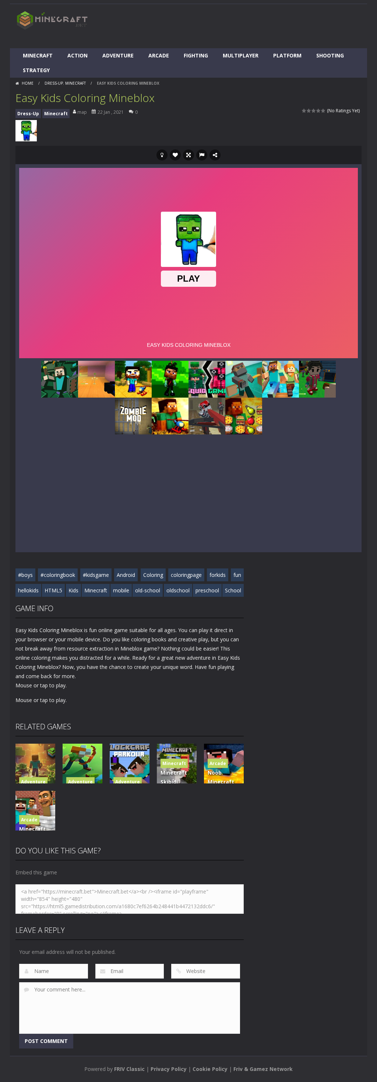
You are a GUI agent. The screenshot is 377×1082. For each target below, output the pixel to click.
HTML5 (53, 590)
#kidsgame (96, 574)
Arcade (158, 55)
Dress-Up (54, 83)
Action (77, 55)
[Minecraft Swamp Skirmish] (96, 378)
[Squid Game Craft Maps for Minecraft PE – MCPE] (206, 378)
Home (28, 83)
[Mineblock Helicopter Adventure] (133, 378)
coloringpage (186, 574)
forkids (217, 574)
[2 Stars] (309, 111)
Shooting (330, 55)
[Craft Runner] (280, 378)
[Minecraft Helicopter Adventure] (170, 415)
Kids (73, 590)
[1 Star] (304, 111)
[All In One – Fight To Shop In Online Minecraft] (317, 378)
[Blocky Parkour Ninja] (243, 378)
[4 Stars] (318, 111)
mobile (121, 590)
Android (126, 574)
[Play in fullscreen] (188, 155)
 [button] (201, 155)
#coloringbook (57, 574)
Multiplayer (240, 55)
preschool (207, 590)
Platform (287, 55)
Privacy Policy (169, 1068)
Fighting (196, 55)
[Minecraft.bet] (52, 20)
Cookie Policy (210, 1068)
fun (237, 574)
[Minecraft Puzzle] (243, 415)
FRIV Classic (129, 1068)
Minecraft (38, 55)
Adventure (118, 55)
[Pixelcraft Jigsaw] (59, 378)
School (233, 590)
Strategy (36, 70)
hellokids (28, 590)
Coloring (153, 574)
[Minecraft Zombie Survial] (170, 378)
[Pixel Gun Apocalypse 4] (206, 415)
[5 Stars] (323, 111)
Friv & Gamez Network (263, 1068)
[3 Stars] (313, 111)
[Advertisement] (228, 26)
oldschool (178, 590)
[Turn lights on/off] (162, 155)
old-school (147, 590)
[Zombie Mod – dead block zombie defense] (133, 415)
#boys (25, 574)
